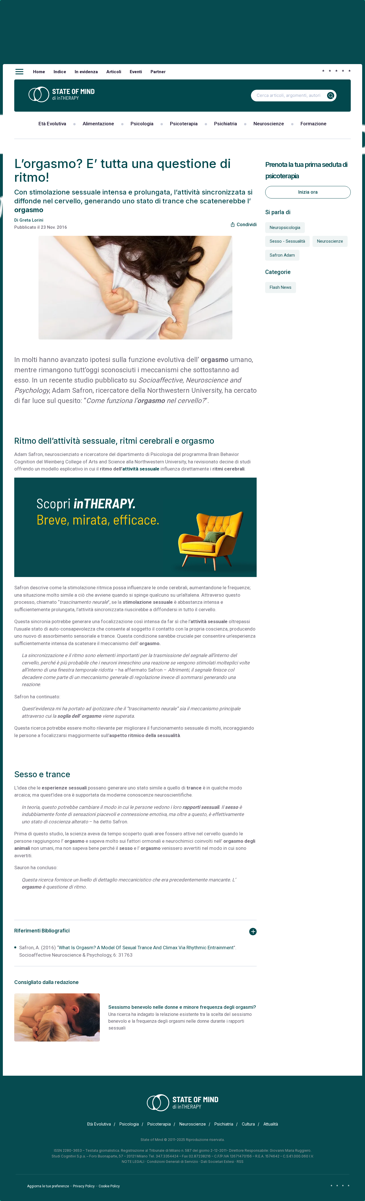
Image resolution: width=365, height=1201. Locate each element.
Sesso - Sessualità (287, 241)
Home (39, 71)
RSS (240, 1161)
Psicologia (142, 123)
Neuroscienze (269, 123)
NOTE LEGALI (133, 1161)
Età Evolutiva (52, 123)
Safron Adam (282, 255)
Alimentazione (98, 123)
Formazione (314, 123)
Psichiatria (225, 123)
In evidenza (86, 71)
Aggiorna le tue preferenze (48, 1186)
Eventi (136, 71)
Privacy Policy (84, 1186)
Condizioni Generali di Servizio (172, 1161)
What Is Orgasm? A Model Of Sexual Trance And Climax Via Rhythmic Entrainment (146, 947)
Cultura (248, 1124)
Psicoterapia (184, 123)
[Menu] (19, 71)
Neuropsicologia (285, 227)
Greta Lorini (31, 220)
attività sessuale (140, 469)
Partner (158, 71)
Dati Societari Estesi (217, 1161)
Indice (60, 71)
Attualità (270, 1124)
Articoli (113, 71)
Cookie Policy (109, 1186)
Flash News (280, 287)
